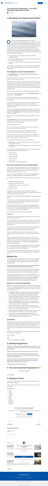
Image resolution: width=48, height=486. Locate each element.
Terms (26, 481)
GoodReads (11, 401)
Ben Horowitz (17, 93)
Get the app (27, 483)
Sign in (45, 3)
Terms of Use (28, 416)
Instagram (11, 394)
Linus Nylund (16, 339)
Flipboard (11, 400)
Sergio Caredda (11, 12)
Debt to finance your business (24, 216)
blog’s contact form (15, 382)
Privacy (24, 481)
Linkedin (10, 392)
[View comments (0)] (10, 15)
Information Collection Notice (24, 459)
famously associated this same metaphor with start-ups (26, 74)
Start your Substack (22, 483)
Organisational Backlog (24, 313)
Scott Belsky (16, 111)
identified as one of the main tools (22, 292)
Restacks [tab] (13, 431)
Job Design (33, 293)
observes (15, 119)
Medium (10, 396)
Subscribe (40, 3)
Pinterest (12, 374)
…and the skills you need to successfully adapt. (16, 364)
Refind (10, 398)
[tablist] (11, 431)
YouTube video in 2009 (32, 50)
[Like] (8, 15)
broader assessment (17, 175)
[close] (33, 441)
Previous (10, 424)
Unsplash (22, 339)
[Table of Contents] (1, 243)
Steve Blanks (12, 74)
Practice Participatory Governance (16, 310)
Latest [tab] (10, 442)
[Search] (34, 3)
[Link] (5, 18)
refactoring (20, 65)
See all (9, 468)
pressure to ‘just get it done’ (21, 109)
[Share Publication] (36, 3)
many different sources (13, 150)
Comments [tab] (9, 431)
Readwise (11, 403)
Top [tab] (8, 442)
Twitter (10, 391)
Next (38, 424)
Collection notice (29, 481)
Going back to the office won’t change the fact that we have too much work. (22, 351)
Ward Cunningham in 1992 (28, 43)
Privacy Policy (31, 459)
